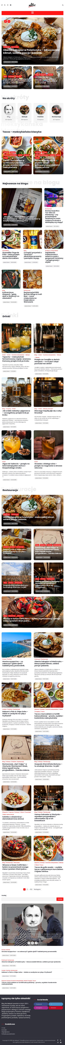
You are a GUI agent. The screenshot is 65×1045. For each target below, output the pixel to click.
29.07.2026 (13, 955)
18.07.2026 (14, 523)
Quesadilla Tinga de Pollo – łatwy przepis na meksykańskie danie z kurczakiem (10, 255)
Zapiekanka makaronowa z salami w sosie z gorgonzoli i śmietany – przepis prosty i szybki (54, 257)
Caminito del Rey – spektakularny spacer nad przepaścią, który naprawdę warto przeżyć (46, 80)
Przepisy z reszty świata (51, 250)
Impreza (6, 47)
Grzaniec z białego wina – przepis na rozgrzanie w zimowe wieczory (48, 466)
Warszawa (20, 616)
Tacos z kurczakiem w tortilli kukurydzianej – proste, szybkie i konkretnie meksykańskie (16, 164)
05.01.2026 (46, 86)
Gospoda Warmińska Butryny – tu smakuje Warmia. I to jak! (16, 586)
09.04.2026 (14, 591)
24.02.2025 (13, 479)
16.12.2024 (45, 478)
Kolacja (13, 47)
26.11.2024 (56, 226)
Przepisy (26, 155)
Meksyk (34, 47)
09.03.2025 (13, 302)
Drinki (4, 355)
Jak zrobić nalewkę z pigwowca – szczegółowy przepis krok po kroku (16, 413)
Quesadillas (5, 250)
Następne (37, 889)
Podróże (18, 76)
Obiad (39, 47)
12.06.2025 (14, 224)
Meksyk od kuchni (48, 408)
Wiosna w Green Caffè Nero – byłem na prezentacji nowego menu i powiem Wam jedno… (31, 619)
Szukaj (4, 895)
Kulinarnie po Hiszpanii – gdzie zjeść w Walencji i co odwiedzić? (10, 295)
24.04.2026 (46, 557)
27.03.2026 (46, 591)
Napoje (37, 357)
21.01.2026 (14, 86)
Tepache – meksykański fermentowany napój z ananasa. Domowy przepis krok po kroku (16, 359)
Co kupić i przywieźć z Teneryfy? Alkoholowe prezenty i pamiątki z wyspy (33, 255)
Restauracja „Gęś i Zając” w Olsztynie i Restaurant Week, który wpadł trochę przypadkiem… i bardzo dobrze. (48, 550)
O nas (3, 1028)
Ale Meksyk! (16, 1040)
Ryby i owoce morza (8, 814)
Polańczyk (6, 514)
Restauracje (48, 209)
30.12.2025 (45, 373)
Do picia (8, 408)
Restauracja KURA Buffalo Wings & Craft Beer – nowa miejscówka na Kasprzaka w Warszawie (33, 297)
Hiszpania (11, 76)
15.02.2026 (14, 62)
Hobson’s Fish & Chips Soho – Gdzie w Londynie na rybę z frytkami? (15, 551)
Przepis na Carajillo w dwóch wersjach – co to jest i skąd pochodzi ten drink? (47, 361)
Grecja (4, 659)
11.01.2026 (13, 371)
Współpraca (5, 1032)
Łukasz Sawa (7, 62)
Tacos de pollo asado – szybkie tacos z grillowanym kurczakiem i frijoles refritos (28, 51)
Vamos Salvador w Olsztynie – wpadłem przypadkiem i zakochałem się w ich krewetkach (47, 584)
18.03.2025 (13, 262)
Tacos (45, 47)
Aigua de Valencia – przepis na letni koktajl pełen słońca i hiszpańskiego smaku (15, 466)
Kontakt (4, 1030)
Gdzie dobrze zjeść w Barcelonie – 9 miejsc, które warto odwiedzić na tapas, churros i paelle (16, 81)
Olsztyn (43, 545)
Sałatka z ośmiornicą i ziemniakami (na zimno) (13, 818)
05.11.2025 (45, 423)
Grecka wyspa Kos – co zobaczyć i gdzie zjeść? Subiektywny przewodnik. (13, 663)
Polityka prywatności (8, 1034)
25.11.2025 (13, 427)
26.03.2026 (14, 625)
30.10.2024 (56, 266)
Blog (5, 76)
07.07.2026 (14, 557)
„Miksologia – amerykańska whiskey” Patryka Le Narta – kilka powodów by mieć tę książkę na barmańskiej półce (21, 219)
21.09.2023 (34, 262)
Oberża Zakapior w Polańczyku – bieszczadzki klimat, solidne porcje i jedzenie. (28, 518)
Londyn (6, 547)
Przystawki (28, 812)
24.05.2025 (35, 306)
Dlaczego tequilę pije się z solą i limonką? (48, 412)
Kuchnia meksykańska (23, 47)
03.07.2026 (14, 171)
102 (31, 889)
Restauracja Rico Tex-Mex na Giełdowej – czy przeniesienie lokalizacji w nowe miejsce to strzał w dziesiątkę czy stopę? (54, 216)
